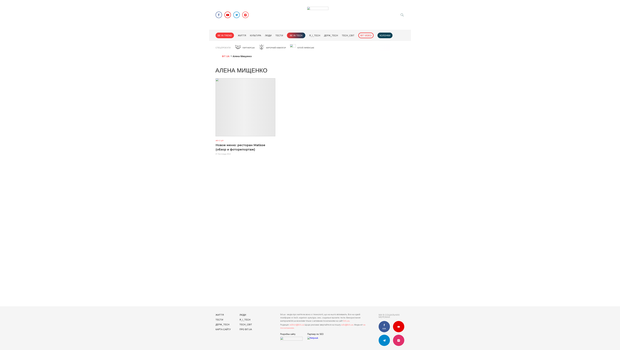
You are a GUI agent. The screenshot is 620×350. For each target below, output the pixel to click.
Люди (268, 35)
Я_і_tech (314, 35)
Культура (255, 35)
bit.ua (346, 321)
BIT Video (366, 35)
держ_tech (331, 35)
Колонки (385, 35)
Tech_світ (348, 35)
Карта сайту (223, 329)
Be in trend (225, 35)
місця (220, 140)
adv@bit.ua (347, 325)
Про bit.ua (245, 329)
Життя (242, 35)
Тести (279, 35)
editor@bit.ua (296, 325)
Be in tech (296, 35)
